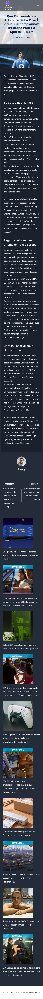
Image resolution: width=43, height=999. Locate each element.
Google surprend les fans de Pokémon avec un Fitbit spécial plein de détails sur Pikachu (20, 555)
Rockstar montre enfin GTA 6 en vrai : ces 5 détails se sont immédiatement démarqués (21, 925)
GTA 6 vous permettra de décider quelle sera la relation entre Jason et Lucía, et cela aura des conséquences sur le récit (20, 692)
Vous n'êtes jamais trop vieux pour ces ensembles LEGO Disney (31, 492)
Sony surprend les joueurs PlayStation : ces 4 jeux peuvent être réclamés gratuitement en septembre (21, 738)
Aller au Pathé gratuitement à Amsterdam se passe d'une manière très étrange (9, 495)
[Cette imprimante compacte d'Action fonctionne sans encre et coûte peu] (21, 813)
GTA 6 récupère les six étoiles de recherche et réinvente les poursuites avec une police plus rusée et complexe (21, 971)
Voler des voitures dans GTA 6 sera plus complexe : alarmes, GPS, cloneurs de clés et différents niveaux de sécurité (21, 602)
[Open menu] (38, 5)
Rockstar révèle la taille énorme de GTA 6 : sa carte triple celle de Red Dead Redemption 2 (21, 878)
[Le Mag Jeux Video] (7, 5)
